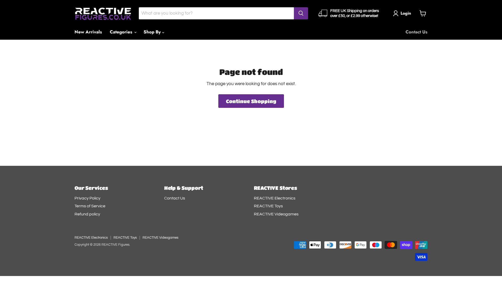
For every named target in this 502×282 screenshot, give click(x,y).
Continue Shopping (251, 101)
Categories (122, 32)
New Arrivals (88, 32)
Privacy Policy (87, 198)
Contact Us (416, 32)
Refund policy (87, 214)
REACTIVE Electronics (274, 198)
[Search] (301, 13)
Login (406, 13)
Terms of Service (90, 206)
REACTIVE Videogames (276, 214)
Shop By (153, 32)
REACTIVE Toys (268, 206)
